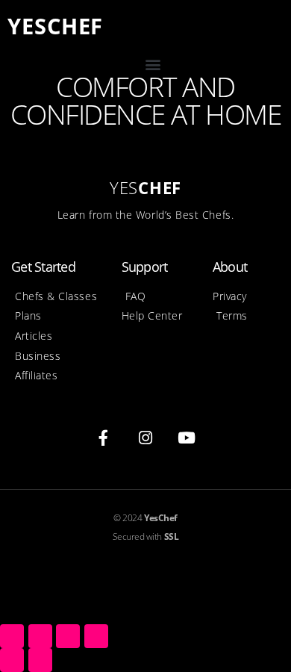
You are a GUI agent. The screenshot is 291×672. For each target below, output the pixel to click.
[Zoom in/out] (96, 636)
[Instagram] (145, 438)
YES (55, 25)
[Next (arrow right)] (40, 660)
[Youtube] (187, 438)
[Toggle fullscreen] (68, 636)
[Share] (40, 636)
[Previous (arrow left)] (12, 660)
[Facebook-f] (104, 438)
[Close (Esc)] (12, 636)
